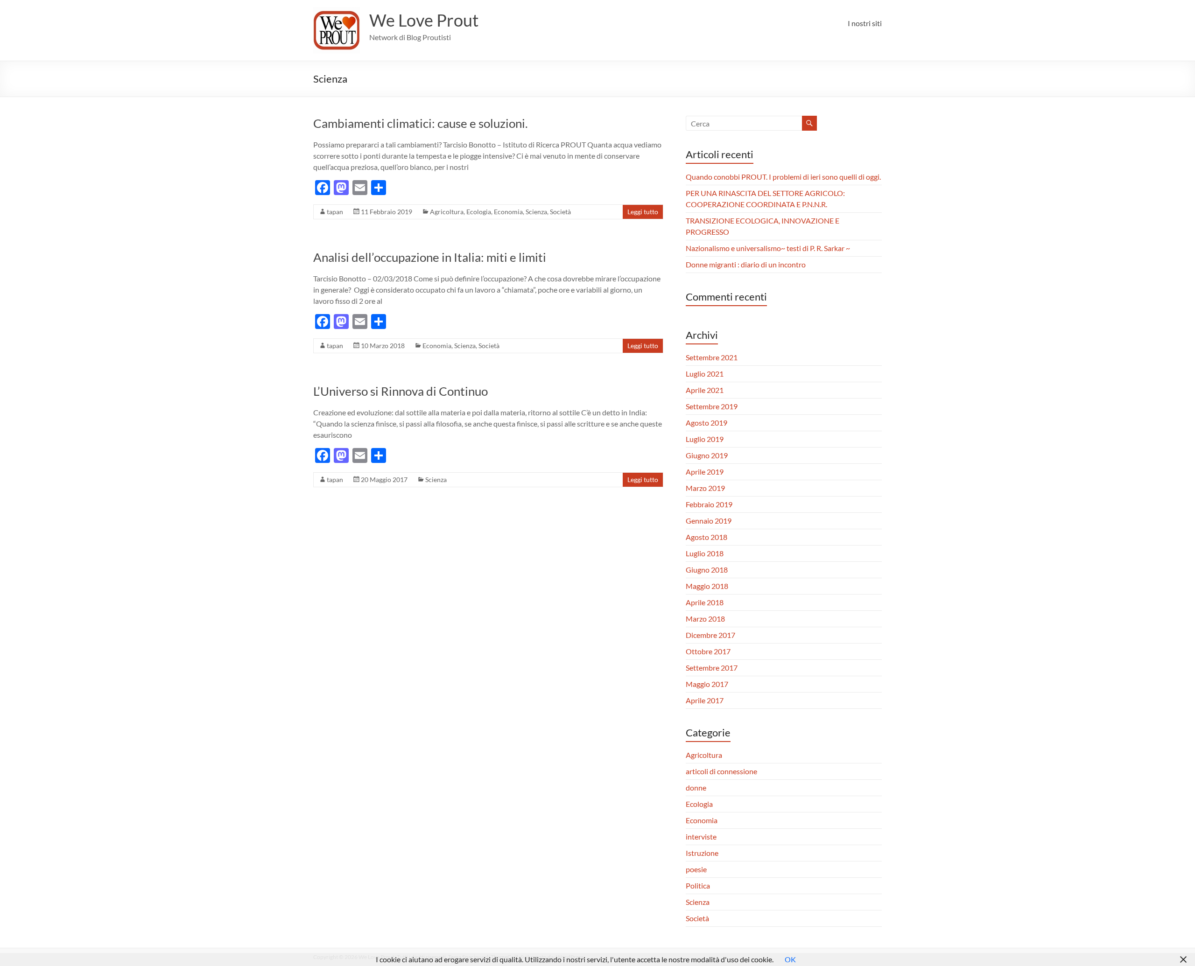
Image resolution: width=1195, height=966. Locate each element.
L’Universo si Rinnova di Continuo (400, 391)
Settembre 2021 (712, 357)
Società (560, 212)
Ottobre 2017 (708, 651)
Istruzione (702, 852)
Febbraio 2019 (709, 504)
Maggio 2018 (707, 585)
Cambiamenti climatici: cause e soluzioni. (420, 123)
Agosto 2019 (706, 422)
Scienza (536, 212)
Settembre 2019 (712, 406)
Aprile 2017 (705, 700)
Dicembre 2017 (710, 634)
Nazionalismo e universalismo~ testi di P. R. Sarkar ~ (768, 248)
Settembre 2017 (712, 667)
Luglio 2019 (705, 438)
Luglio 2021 (705, 373)
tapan (335, 212)
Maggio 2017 (707, 683)
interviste (701, 836)
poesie (696, 869)
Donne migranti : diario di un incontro (746, 264)
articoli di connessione (721, 771)
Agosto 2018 (706, 536)
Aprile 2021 (705, 389)
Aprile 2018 (705, 602)
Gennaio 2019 (708, 520)
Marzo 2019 (705, 487)
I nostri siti (865, 23)
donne (696, 787)
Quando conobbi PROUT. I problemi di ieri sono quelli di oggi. (783, 176)
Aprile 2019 (705, 471)
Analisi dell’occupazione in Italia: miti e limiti (430, 257)
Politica (698, 885)
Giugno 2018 (707, 569)
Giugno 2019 (707, 455)
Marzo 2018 (705, 618)
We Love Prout (423, 20)
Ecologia (478, 212)
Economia (508, 212)
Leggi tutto (642, 212)
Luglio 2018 (705, 553)
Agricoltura (447, 212)
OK (790, 959)
